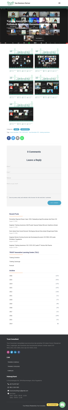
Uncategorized (25, 129)
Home (8, 31)
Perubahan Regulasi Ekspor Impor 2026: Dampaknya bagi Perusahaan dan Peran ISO (33, 219)
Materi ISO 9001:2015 (18, 31)
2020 (10, 300)
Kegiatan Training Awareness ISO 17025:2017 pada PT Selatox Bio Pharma (30, 245)
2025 (10, 280)
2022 (10, 292)
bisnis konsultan (14, 132)
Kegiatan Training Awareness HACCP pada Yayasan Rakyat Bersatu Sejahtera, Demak (33, 225)
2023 (10, 288)
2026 (10, 276)
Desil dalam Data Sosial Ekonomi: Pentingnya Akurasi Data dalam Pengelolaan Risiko (33, 231)
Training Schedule (14, 257)
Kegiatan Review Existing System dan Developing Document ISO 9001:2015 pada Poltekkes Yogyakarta (32, 238)
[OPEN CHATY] (62, 405)
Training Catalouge (14, 261)
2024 (10, 284)
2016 (10, 315)
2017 (10, 311)
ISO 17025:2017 (23, 132)
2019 (10, 304)
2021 (10, 296)
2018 (10, 307)
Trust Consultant (41, 406)
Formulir (11, 265)
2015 (10, 319)
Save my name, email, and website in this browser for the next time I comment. (30, 197)
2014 (10, 323)
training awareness (45, 132)
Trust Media (26, 406)
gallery (28, 31)
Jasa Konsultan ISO (34, 132)
